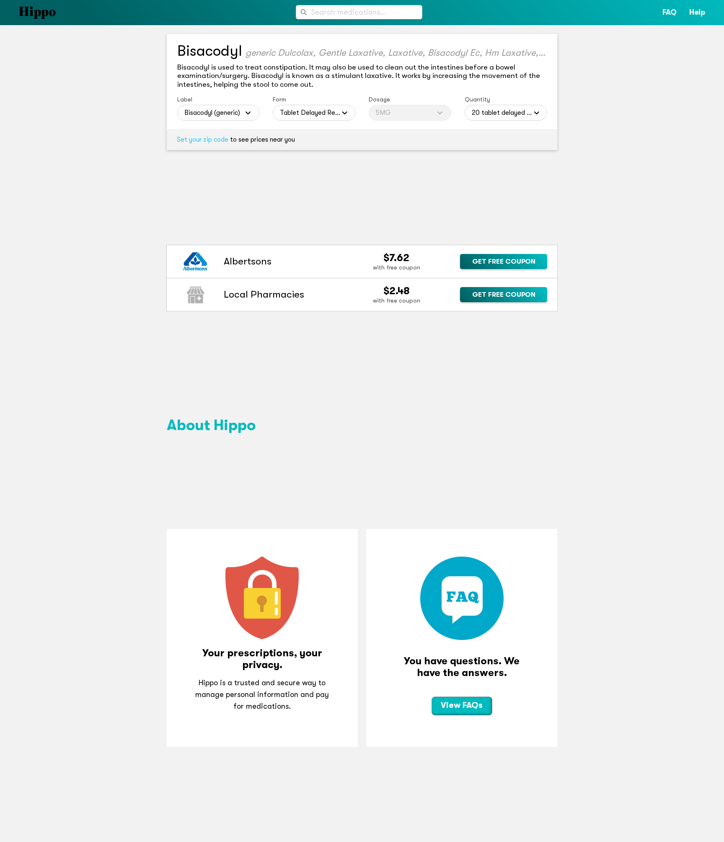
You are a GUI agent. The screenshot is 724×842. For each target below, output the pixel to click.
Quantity (477, 99)
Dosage (379, 99)
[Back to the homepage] (28, 12)
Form (279, 99)
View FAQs (462, 705)
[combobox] (359, 12)
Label (184, 99)
